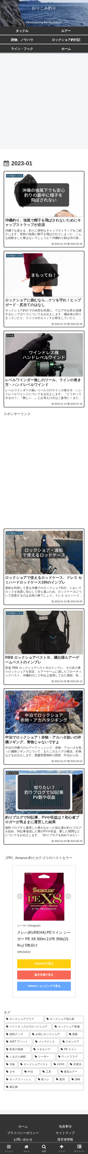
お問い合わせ (23, 1139)
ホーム (23, 1126)
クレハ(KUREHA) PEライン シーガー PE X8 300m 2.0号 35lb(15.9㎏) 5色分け (44, 939)
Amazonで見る (44, 963)
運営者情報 (65, 1139)
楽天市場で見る (44, 974)
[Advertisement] (44, 102)
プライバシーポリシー (23, 1133)
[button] (79, 769)
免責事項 (65, 1126)
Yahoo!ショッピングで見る (44, 986)
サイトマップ (65, 1133)
